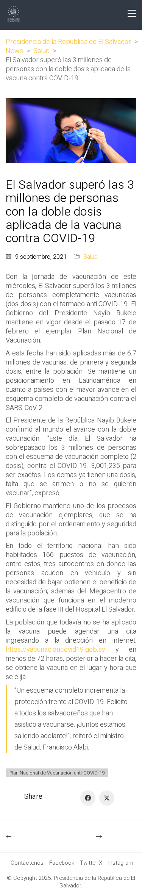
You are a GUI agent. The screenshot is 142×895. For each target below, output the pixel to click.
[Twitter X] (106, 798)
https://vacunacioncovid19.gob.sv (55, 650)
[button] (132, 13)
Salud (90, 257)
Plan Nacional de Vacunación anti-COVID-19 (57, 772)
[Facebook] (87, 798)
